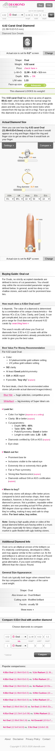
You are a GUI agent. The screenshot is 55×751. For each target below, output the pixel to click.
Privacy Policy (33, 739)
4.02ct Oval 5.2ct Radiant (29, 672)
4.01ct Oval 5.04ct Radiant (29, 713)
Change (49, 53)
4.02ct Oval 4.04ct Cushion (29, 693)
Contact (46, 739)
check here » (30, 68)
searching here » (20, 323)
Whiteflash (9, 401)
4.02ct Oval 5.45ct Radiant (29, 679)
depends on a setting (34, 415)
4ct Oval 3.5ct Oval (25, 727)
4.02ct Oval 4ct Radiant (29, 686)
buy (40, 5)
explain (31, 380)
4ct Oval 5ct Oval (29, 707)
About (8, 739)
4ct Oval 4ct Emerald (29, 720)
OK (33, 76)
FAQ (49, 5)
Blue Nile (8, 395)
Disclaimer (18, 739)
